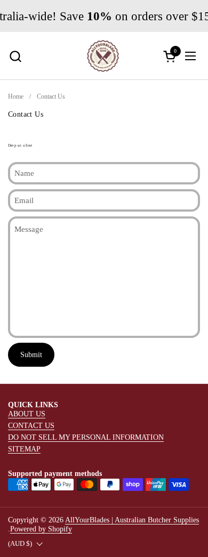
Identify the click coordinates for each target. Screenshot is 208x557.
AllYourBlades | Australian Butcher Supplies (132, 519)
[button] (15, 56)
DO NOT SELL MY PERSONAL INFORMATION (86, 437)
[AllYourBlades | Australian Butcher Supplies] (103, 56)
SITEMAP (24, 449)
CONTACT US (31, 425)
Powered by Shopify (41, 528)
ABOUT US (26, 413)
